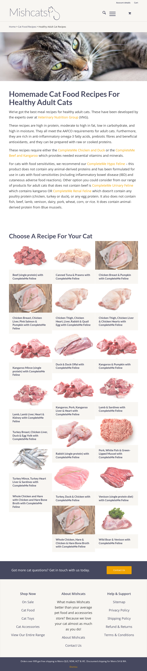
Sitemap (119, 602)
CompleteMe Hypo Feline (106, 163)
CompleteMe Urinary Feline (112, 185)
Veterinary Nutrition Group (58, 117)
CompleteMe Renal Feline (72, 191)
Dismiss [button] (73, 666)
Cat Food (28, 610)
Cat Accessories (28, 626)
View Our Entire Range (28, 635)
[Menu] (111, 13)
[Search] (102, 13)
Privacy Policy (119, 610)
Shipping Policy (119, 618)
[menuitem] (123, 3)
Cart (136, 2)
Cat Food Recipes (27, 26)
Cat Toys (28, 618)
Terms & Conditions (119, 635)
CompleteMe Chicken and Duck (81, 150)
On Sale (28, 602)
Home (12, 26)
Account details (123, 2)
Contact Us (73, 645)
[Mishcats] (35, 13)
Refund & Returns (119, 626)
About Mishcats (73, 637)
